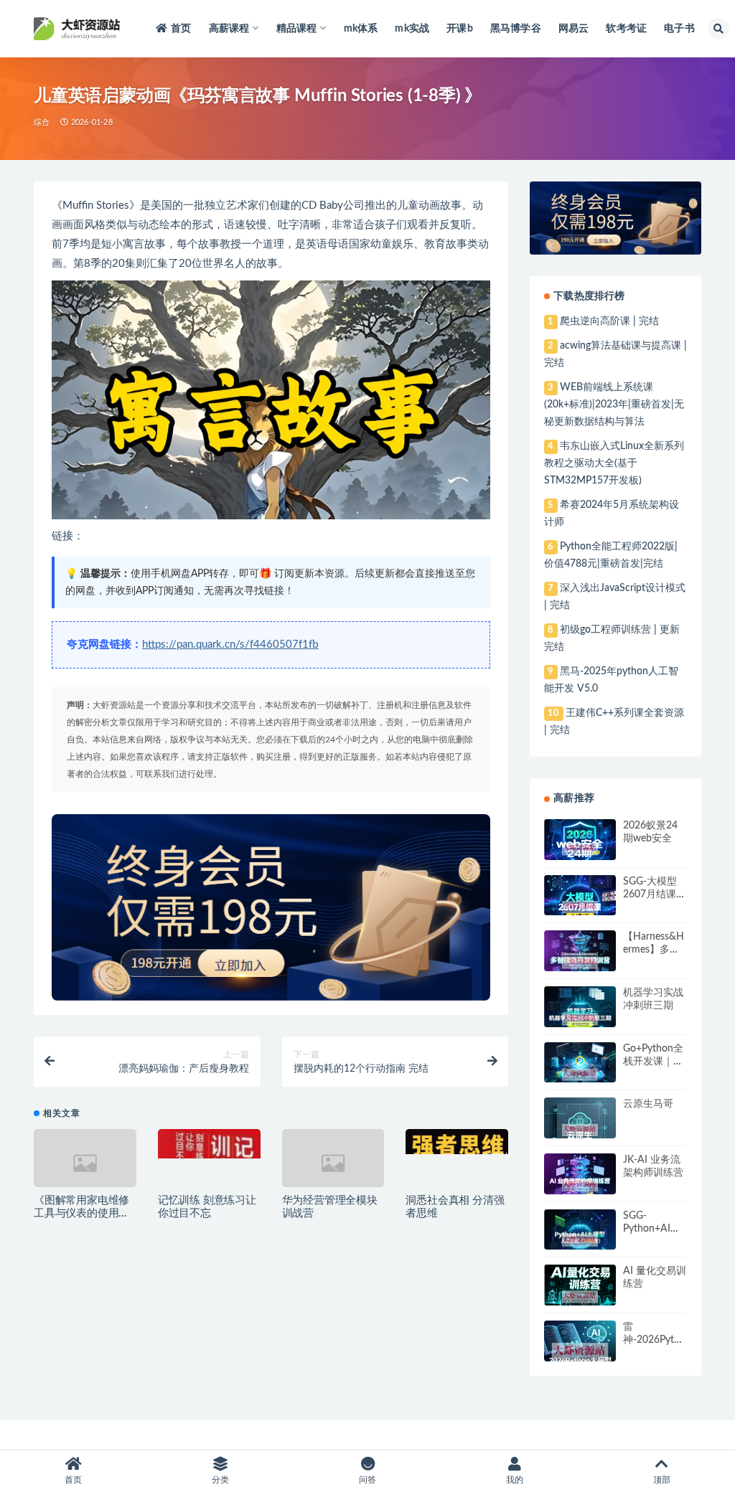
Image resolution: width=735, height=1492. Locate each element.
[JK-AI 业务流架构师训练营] (580, 1185)
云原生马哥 (648, 1104)
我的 (514, 1480)
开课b (459, 29)
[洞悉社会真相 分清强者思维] (457, 1141)
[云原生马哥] (580, 1130)
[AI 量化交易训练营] (580, 1297)
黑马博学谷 (515, 29)
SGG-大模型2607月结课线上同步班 (654, 894)
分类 (220, 1480)
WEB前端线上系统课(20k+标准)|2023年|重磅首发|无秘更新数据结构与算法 (614, 404)
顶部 (661, 1480)
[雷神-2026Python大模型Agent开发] (580, 1352)
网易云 (573, 29)
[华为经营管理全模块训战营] (333, 1163)
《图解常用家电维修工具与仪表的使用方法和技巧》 (81, 1213)
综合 (42, 122)
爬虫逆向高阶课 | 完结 (609, 321)
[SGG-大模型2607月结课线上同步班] (580, 907)
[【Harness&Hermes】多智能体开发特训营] (580, 962)
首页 (181, 29)
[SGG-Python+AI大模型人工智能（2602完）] (580, 1240)
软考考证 (626, 29)
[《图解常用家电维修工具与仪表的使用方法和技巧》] (85, 1163)
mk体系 (361, 29)
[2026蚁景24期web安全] (580, 849)
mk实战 (412, 29)
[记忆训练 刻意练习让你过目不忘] (209, 1143)
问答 (367, 1480)
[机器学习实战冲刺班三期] (580, 1019)
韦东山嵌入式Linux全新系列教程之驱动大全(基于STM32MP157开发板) (613, 463)
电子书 (679, 29)
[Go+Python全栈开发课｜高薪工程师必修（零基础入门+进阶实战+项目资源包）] (580, 1074)
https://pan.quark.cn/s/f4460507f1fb (230, 644)
